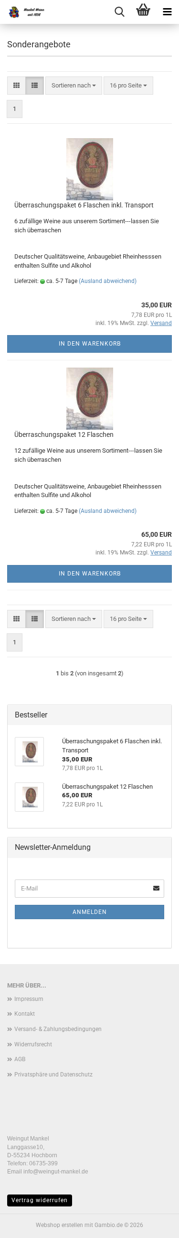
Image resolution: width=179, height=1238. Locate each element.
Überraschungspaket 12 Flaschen (64, 434)
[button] (16, 85)
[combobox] (73, 85)
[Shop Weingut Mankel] (24, 12)
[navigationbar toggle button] (167, 12)
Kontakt (24, 1013)
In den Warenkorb (90, 343)
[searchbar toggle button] (119, 12)
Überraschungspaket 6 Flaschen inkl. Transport (84, 205)
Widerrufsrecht (33, 1044)
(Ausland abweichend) (108, 281)
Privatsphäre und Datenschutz (53, 1074)
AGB (19, 1059)
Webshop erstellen (59, 1225)
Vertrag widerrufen (39, 1200)
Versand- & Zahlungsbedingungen (58, 1029)
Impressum (28, 999)
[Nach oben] (152, 1223)
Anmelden (90, 912)
